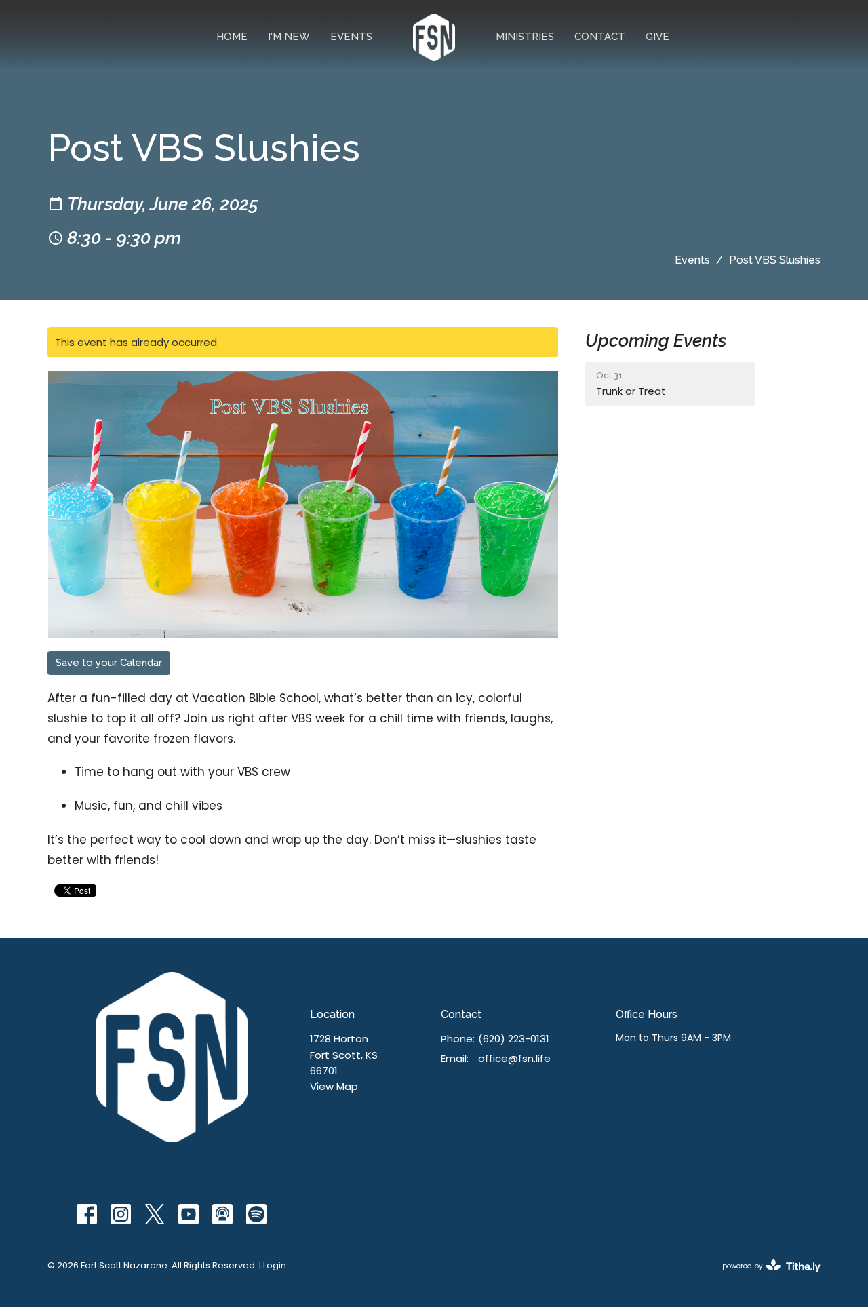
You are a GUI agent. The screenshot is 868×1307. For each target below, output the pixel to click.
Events (351, 37)
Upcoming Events (655, 340)
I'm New (289, 37)
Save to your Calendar (109, 663)
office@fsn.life (514, 1058)
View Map (334, 1086)
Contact (599, 37)
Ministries (525, 37)
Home (232, 37)
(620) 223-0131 (513, 1039)
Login (274, 1265)
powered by (765, 1277)
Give (657, 37)
